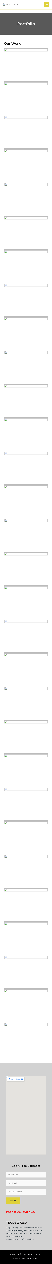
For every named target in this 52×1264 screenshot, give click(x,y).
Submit (13, 1200)
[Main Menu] (46, 4)
